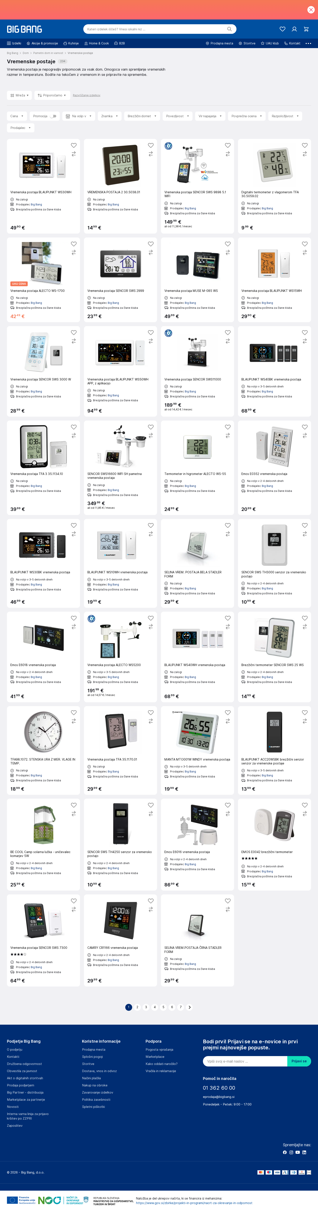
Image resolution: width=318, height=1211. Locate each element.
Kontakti (13, 1057)
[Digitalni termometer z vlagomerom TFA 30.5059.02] (274, 186)
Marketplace (155, 1057)
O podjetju (14, 1050)
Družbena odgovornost (24, 1064)
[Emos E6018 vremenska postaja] (43, 657)
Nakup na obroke (95, 1085)
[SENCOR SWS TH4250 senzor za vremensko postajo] (120, 844)
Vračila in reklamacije (161, 1071)
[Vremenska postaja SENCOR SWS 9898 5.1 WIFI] (197, 186)
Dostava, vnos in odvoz (99, 1071)
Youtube (298, 1152)
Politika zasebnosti (96, 1100)
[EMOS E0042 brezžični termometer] (274, 844)
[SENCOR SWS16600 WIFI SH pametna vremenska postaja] (120, 468)
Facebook (285, 1152)
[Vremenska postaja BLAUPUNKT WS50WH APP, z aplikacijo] (120, 371)
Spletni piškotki (93, 1107)
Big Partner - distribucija (25, 1092)
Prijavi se (299, 1061)
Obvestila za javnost (22, 1071)
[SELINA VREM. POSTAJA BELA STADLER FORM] (197, 563)
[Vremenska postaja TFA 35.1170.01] (120, 750)
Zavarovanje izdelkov (97, 1092)
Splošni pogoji (92, 1057)
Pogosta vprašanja (159, 1050)
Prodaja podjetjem (20, 1085)
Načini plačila (91, 1078)
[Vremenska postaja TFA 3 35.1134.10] (43, 468)
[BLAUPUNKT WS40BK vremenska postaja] (274, 371)
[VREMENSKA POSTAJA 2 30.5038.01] (120, 186)
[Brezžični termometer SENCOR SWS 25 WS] (274, 657)
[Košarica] (306, 29)
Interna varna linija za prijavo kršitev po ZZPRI (28, 1116)
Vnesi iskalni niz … (116, 29)
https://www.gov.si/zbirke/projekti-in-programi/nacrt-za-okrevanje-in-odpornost (194, 1203)
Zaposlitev (14, 1126)
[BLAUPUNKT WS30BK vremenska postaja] (43, 563)
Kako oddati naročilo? (162, 1064)
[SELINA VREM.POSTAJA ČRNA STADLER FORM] (197, 940)
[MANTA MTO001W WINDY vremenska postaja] (197, 750)
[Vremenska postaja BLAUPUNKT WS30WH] (43, 186)
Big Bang (36, 204)
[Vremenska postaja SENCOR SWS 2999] (120, 280)
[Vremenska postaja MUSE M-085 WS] (197, 280)
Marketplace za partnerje (26, 1100)
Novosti (13, 1107)
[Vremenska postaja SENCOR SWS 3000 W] (43, 371)
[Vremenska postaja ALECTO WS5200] (120, 657)
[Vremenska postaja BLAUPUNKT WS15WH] (274, 280)
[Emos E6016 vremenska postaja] (197, 844)
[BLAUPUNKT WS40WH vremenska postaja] (197, 657)
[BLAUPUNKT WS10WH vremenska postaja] (120, 563)
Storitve (88, 1064)
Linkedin (304, 1152)
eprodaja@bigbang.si (218, 1097)
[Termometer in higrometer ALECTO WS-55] (197, 468)
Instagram (291, 1152)
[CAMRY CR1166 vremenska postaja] (120, 940)
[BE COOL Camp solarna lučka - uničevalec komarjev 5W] (43, 844)
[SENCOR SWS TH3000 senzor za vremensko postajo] (274, 563)
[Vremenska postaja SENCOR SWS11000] (197, 371)
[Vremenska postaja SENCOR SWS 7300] (43, 940)
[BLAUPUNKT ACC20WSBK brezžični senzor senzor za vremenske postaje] (274, 750)
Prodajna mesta (93, 1050)
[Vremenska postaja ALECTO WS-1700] (43, 280)
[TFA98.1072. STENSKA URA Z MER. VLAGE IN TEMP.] (43, 750)
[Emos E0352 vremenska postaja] (274, 468)
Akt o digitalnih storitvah (25, 1078)
